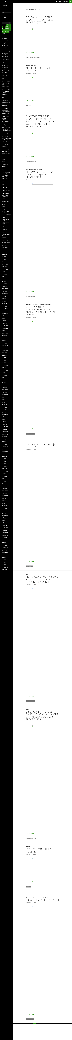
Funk (3, 125)
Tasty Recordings (30, 296)
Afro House (28, 304)
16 (7, 28)
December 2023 (5, 308)
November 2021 (5, 350)
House (27, 113)
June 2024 (4, 298)
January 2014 (4, 508)
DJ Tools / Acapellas (5, 95)
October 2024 (4, 291)
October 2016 (4, 453)
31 (8, 31)
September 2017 (5, 434)
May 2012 (4, 542)
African (3, 47)
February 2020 (5, 385)
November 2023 (5, 310)
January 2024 (4, 306)
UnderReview (4, 240)
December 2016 (5, 449)
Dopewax (29, 105)
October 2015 (4, 473)
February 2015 (5, 486)
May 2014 (4, 501)
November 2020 (5, 370)
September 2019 (5, 394)
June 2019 (4, 399)
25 (10, 30)
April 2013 (4, 523)
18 (10, 28)
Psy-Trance (4, 204)
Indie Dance (4, 151)
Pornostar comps (31, 433)
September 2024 (5, 293)
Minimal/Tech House (6, 183)
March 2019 (4, 404)
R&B (3, 206)
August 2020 (4, 375)
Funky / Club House (5, 127)
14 (5, 28)
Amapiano (4, 56)
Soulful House (4, 214)
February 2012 (5, 547)
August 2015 (4, 476)
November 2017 (5, 431)
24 (8, 30)
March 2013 (4, 525)
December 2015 (5, 469)
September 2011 (5, 555)
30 (7, 31)
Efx (2, 106)
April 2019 (4, 402)
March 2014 (4, 505)
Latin (3, 161)
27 (3, 31)
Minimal (3, 178)
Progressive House (30, 442)
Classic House (4, 81)
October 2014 (4, 493)
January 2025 (4, 286)
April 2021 (4, 362)
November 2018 (5, 411)
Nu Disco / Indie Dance (37, 169)
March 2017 (4, 444)
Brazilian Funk (4, 70)
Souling (28, 886)
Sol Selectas (29, 566)
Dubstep (3, 105)
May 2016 (4, 461)
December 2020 (5, 369)
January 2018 (4, 427)
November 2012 (5, 532)
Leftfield (3, 166)
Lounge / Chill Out (5, 167)
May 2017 (4, 441)
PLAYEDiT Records (30, 701)
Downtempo (4, 98)
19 (2, 30)
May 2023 (4, 320)
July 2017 (4, 438)
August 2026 (4, 254)
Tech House (48, 304)
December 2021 (5, 348)
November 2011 (5, 552)
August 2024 (4, 294)
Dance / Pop (4, 86)
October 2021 (4, 352)
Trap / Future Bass (5, 231)
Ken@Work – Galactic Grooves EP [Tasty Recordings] (39, 175)
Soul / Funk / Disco (5, 211)
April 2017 (4, 443)
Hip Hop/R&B (4, 144)
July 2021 (4, 357)
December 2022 (5, 328)
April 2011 (4, 564)
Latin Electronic (5, 162)
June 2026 (4, 257)
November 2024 (5, 289)
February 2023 (5, 325)
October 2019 (4, 392)
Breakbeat (4, 72)
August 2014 (4, 496)
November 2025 (5, 269)
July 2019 (4, 397)
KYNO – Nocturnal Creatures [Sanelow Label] (42, 898)
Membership (58, 1)
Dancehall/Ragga (5, 87)
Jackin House (29, 169)
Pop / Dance (4, 199)
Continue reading (31, 52)
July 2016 (4, 458)
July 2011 (4, 559)
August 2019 (4, 395)
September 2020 (5, 374)
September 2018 (5, 414)
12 (2, 28)
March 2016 (4, 464)
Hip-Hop (3, 146)
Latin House (4, 164)
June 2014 (4, 500)
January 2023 (4, 326)
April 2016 (4, 463)
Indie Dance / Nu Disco (6, 153)
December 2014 (5, 490)
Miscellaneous (4, 186)
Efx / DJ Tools (4, 108)
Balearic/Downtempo (6, 61)
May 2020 (4, 380)
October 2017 (4, 432)
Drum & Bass (4, 100)
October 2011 (4, 554)
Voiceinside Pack (5, 242)
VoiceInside (5, 1)
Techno (3, 217)
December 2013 (5, 510)
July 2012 (4, 538)
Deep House (28, 14)
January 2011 (4, 569)
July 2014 (4, 498)
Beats (3, 69)
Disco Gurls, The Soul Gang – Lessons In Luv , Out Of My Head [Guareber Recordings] (42, 715)
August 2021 (4, 355)
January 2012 (4, 549)
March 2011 (4, 565)
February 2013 (5, 527)
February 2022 (5, 345)
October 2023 (4, 311)
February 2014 (5, 507)
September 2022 (5, 333)
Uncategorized (5, 239)
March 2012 (4, 545)
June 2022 (4, 338)
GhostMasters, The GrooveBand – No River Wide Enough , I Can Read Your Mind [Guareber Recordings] (41, 121)
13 (44, 1025)
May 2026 (4, 259)
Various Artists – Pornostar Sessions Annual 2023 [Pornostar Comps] (41, 311)
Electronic (4, 114)
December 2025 (5, 268)
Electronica (34, 894)
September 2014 (5, 495)
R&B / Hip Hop (4, 207)
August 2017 (4, 436)
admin (34, 25)
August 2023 (4, 315)
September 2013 (5, 515)
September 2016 (5, 454)
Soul (3, 209)
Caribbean (4, 79)
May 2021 (4, 360)
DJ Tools (3, 94)
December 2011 (5, 550)
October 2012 (4, 533)
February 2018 (5, 426)
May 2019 (4, 400)
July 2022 (4, 337)
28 (5, 31)
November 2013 (5, 512)
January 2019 (4, 407)
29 (6, 31)
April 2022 (4, 342)
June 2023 (4, 318)
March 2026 (4, 263)
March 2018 (4, 424)
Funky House (4, 132)
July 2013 (4, 518)
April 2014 (4, 503)
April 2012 (4, 544)
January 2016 (4, 468)
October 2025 (4, 271)
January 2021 (4, 367)
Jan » (9, 33)
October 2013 (4, 513)
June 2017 (4, 439)
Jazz (3, 159)
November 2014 (5, 491)
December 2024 (5, 288)
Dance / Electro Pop (5, 83)
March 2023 (4, 323)
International (4, 156)
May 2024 (4, 300)
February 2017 (5, 446)
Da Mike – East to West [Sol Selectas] (42, 445)
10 (8, 26)
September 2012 (5, 535)
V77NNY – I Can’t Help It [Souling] (39, 850)
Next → (49, 1025)
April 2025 (4, 281)
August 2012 (4, 537)
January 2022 (4, 347)
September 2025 (5, 273)
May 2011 (4, 562)
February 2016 (5, 466)
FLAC (3, 124)
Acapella (3, 43)
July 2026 (4, 256)
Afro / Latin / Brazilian (31, 65)
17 (8, 28)
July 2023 (4, 316)
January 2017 (4, 448)
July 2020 (4, 377)
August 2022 (4, 335)
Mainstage (4, 170)
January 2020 (4, 387)
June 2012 (4, 540)
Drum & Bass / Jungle (6, 102)
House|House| (4, 149)
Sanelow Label (30, 1019)
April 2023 (4, 321)
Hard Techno (4, 143)
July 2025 (4, 276)
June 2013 (4, 520)
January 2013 (4, 528)
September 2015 (5, 475)
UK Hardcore (4, 237)
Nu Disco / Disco (5, 187)
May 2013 (4, 522)
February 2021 (5, 365)
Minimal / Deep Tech (6, 180)
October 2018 (4, 412)
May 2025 (4, 279)
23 (7, 30)
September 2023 (5, 313)
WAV (3, 244)
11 (10, 26)
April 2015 (4, 483)
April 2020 (4, 382)
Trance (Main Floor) (5, 225)
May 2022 (4, 340)
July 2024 (4, 296)
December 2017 (5, 429)
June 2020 (4, 379)
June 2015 (4, 480)
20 (3, 30)
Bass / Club (4, 65)
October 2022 (4, 332)
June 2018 (4, 419)
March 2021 (4, 363)
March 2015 (4, 485)
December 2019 (5, 389)
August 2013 (4, 517)
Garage (3, 136)
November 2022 (5, 330)
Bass (3, 64)
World (3, 245)
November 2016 (5, 451)
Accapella (4, 45)
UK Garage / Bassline (6, 234)
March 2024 (4, 303)
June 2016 (4, 459)
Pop (3, 198)
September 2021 (5, 353)
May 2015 (4, 481)
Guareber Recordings (31, 161)
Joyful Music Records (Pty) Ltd (33, 57)
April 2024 (4, 301)
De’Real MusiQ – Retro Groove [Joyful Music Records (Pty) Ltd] (39, 20)
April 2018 (4, 422)
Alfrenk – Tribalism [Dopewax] (38, 69)
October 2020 (4, 372)
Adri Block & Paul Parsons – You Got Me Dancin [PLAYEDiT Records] (42, 579)
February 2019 (5, 406)
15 (6, 28)
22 (6, 30)
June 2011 (4, 560)
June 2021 (4, 358)
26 (2, 31)
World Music (4, 247)
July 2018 (4, 417)
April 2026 (4, 261)
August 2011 (4, 557)
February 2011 (5, 567)
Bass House (4, 67)
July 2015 (4, 478)
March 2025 (4, 283)
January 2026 (4, 266)
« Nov (3, 33)
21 (5, 30)
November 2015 (5, 471)
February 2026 (5, 264)
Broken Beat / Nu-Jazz (6, 77)
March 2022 (4, 343)
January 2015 (4, 488)
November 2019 (5, 390)
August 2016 (4, 456)
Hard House (4, 141)
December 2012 (5, 530)
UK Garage (4, 232)
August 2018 (4, 416)
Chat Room (65, 1)
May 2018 (4, 421)
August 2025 (4, 274)
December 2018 (5, 409)
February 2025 (5, 284)
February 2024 (5, 305)
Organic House (5, 193)
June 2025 (4, 278)
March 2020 (4, 384)
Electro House (4, 113)
